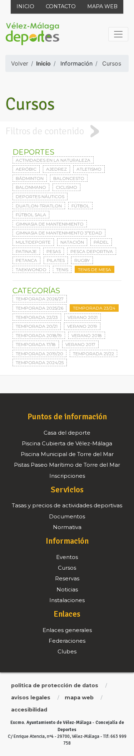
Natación (72, 242)
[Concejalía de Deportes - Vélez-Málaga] (32, 34)
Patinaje (26, 251)
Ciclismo (66, 187)
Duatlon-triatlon (39, 205)
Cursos (111, 63)
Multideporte (33, 242)
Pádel (101, 242)
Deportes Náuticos (40, 196)
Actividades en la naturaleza (53, 160)
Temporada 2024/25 (40, 362)
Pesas (53, 251)
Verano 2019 (82, 326)
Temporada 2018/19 (39, 335)
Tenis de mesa (94, 269)
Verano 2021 (83, 317)
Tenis (62, 269)
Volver (19, 63)
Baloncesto (68, 178)
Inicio (25, 6)
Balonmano (31, 187)
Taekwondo (31, 269)
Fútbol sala (31, 214)
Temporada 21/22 (93, 353)
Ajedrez (56, 169)
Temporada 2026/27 (40, 298)
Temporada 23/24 (94, 308)
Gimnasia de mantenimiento (50, 224)
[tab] (67, 131)
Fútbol (80, 205)
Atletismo (88, 169)
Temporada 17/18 (36, 344)
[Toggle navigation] (118, 34)
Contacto (61, 6)
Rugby (82, 260)
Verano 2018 (86, 335)
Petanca (26, 260)
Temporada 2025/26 (39, 308)
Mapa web (102, 6)
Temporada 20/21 (37, 326)
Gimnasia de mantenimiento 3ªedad (59, 232)
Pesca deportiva (91, 251)
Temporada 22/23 (37, 317)
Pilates (56, 260)
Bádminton (30, 178)
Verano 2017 (80, 344)
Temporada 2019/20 (39, 353)
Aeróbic (26, 169)
